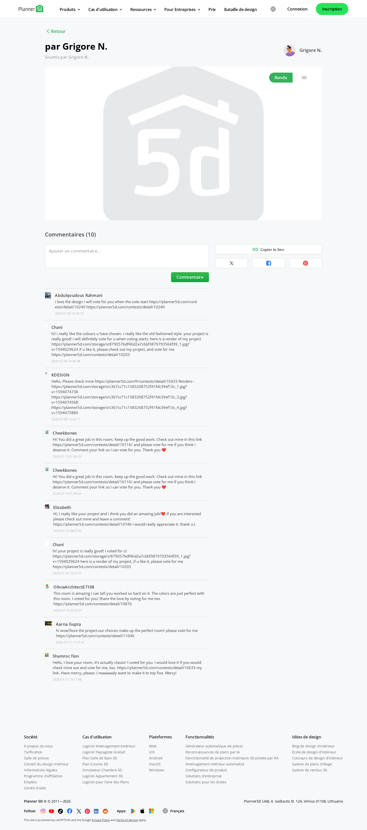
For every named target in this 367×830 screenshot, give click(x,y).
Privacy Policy (101, 820)
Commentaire (190, 277)
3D (304, 77)
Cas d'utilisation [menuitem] (103, 9)
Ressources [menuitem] (141, 9)
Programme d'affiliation (43, 776)
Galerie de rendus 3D (309, 770)
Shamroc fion (66, 656)
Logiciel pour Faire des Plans (105, 782)
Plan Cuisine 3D (95, 764)
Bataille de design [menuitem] (240, 9)
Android (155, 758)
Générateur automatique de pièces (214, 746)
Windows (156, 770)
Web (153, 746)
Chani (57, 327)
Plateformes (160, 737)
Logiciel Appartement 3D (102, 776)
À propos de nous (38, 746)
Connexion (297, 9)
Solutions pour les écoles (205, 782)
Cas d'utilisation (97, 737)
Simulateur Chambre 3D (102, 770)
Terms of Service (127, 820)
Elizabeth (62, 507)
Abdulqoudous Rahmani (78, 295)
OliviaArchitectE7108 (73, 587)
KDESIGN (60, 375)
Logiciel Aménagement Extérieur (109, 746)
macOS (155, 764)
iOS (152, 752)
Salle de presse (36, 758)
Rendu (281, 77)
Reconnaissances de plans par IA (212, 752)
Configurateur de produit (206, 770)
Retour (58, 31)
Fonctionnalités (199, 737)
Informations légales (40, 770)
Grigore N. (311, 50)
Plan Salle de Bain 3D (99, 758)
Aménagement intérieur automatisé (214, 764)
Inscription (332, 9)
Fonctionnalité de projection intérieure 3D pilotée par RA (231, 758)
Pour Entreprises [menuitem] (179, 9)
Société (30, 737)
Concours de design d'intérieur (317, 758)
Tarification (33, 752)
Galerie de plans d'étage (312, 764)
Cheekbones (65, 433)
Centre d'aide (35, 788)
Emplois (30, 782)
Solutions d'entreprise (203, 776)
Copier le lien (272, 249)
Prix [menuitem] (212, 9)
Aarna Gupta (68, 624)
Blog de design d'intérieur (313, 746)
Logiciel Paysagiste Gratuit (103, 752)
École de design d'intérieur (314, 752)
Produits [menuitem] (68, 9)
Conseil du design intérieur (46, 764)
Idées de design (306, 737)
